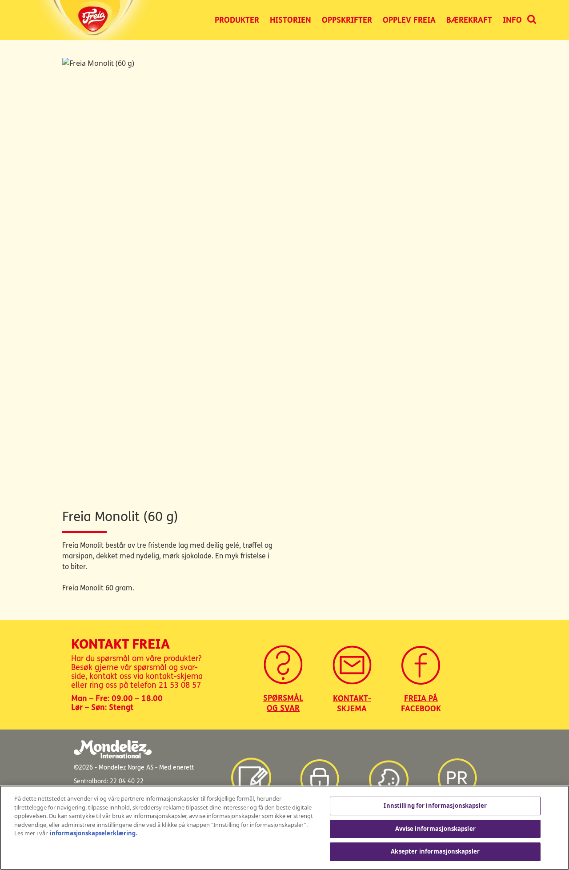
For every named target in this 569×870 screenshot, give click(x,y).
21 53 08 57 (180, 685)
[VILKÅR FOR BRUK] (250, 774)
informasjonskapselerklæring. (93, 833)
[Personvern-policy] (319, 774)
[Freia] (96, 20)
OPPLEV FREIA (409, 20)
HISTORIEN (290, 20)
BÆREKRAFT (469, 20)
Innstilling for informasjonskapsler (435, 806)
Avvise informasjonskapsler (435, 829)
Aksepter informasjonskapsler (435, 851)
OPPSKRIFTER (347, 20)
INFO (512, 20)
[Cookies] (388, 774)
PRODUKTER (237, 20)
